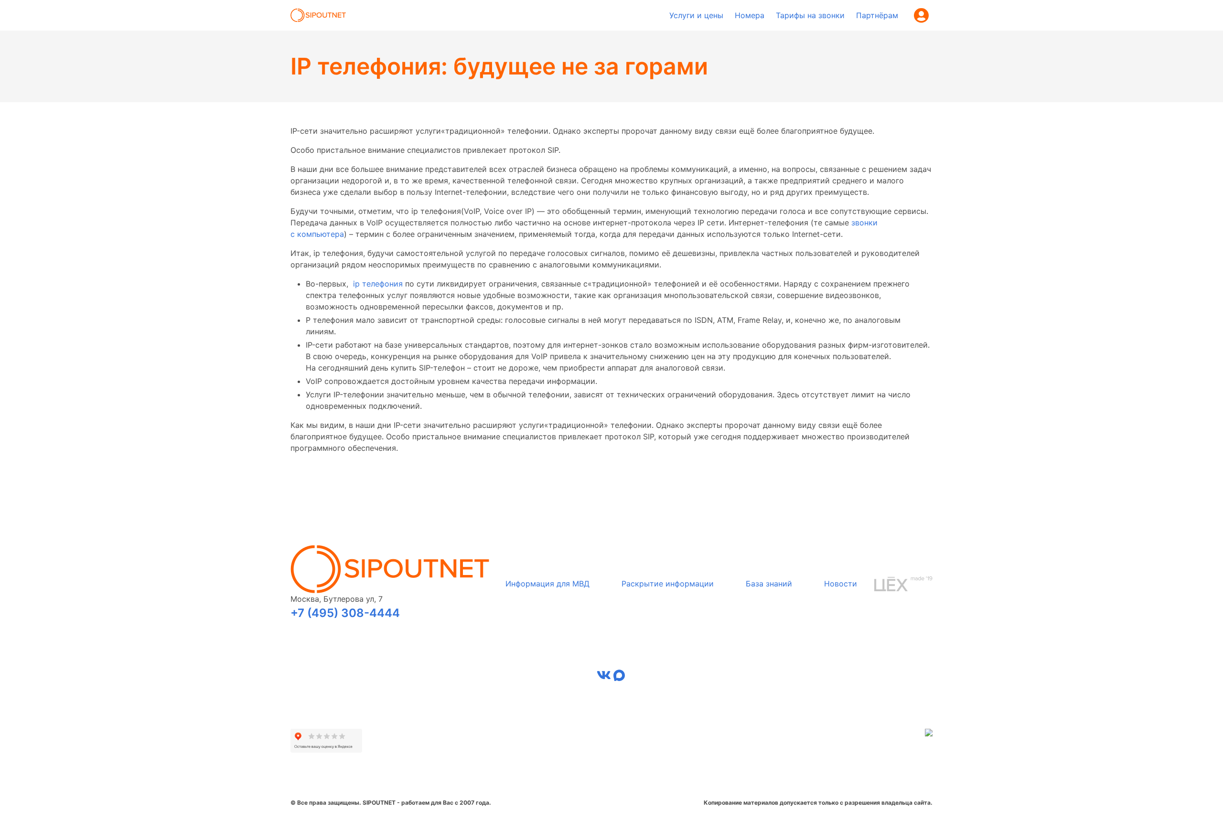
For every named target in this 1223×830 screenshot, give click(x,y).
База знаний (769, 583)
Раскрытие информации (668, 583)
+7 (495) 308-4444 (345, 613)
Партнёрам (877, 15)
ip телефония (378, 283)
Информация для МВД (547, 583)
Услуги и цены (696, 15)
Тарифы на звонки (810, 15)
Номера (749, 15)
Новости (840, 583)
